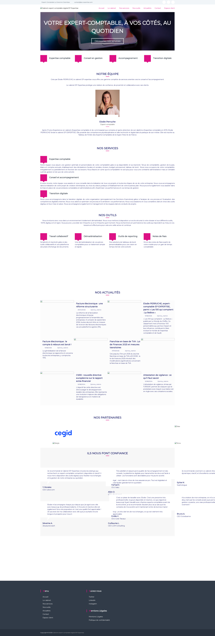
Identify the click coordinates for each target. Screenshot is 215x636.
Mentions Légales (96, 617)
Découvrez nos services (107, 41)
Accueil (101, 8)
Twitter (91, 597)
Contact (158, 8)
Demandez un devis (107, 270)
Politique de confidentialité (99, 620)
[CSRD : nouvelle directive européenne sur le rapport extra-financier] (57, 388)
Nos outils (136, 8)
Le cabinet (112, 8)
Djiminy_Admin (96, 310)
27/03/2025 (115, 351)
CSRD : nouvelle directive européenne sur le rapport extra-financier (89, 378)
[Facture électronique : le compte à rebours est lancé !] (91, 355)
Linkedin (92, 600)
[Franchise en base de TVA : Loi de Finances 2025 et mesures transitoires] (158, 355)
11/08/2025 (148, 316)
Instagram (93, 604)
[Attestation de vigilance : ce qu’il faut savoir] (124, 388)
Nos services (124, 8)
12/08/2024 (81, 384)
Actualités (147, 8)
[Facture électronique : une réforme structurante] (57, 317)
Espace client (169, 8)
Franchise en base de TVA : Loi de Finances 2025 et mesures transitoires (125, 344)
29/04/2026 (81, 310)
